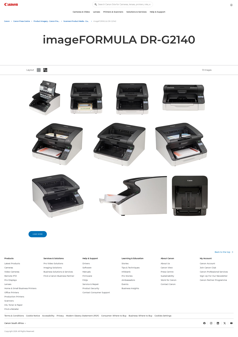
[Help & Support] (166, 11)
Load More (38, 234)
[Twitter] (225, 323)
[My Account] (231, 5)
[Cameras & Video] (91, 11)
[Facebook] (204, 323)
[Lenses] (101, 11)
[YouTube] (231, 323)
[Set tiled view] (39, 70)
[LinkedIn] (218, 323)
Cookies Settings (163, 315)
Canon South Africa (14, 323)
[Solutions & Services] (148, 11)
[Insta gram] (211, 323)
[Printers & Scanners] (124, 11)
